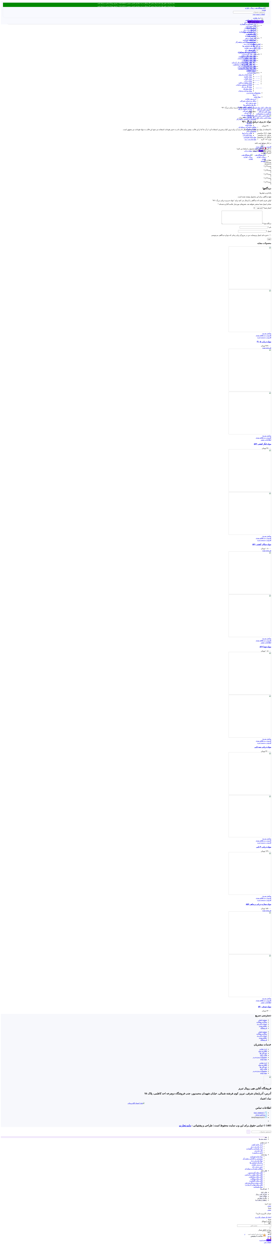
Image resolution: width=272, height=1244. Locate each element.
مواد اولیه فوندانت (250, 137)
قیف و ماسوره (257, 1153)
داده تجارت (185, 1125)
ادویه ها (249, 123)
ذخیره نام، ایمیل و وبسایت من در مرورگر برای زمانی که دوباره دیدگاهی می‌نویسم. (240, 235)
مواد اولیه (248, 125)
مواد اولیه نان (247, 135)
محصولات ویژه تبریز (260, 1057)
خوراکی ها (263, 1053)
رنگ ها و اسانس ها (256, 1163)
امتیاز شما (267, 208)
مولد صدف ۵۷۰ (264, 1007)
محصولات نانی (251, 131)
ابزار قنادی (257, 18)
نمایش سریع (267, 333)
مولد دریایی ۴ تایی (263, 847)
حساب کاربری (262, 1024)
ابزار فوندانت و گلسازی (248, 24)
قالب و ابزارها (247, 133)
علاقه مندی (263, 1026)
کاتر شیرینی (258, 1151)
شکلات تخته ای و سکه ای (247, 127)
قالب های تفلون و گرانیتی (254, 1175)
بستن (269, 1206)
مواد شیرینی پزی (250, 139)
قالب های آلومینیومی (255, 1173)
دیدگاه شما (266, 223)
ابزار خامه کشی (250, 20)
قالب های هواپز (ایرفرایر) (254, 1185)
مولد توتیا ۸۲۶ (265, 647)
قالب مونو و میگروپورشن (254, 1183)
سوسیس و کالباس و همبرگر (246, 119)
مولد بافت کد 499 (265, 112)
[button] (264, 337)
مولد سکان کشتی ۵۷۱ (261, 544)
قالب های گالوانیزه (256, 1181)
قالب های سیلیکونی (256, 1177)
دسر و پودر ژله (257, 1167)
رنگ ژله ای (248, 113)
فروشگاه (264, 1028)
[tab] (134, 156)
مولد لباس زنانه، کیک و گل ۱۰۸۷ (259, 118)
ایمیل (268, 231)
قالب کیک (264, 107)
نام (269, 227)
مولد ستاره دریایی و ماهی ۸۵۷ (258, 904)
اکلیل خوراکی (247, 111)
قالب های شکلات (256, 1179)
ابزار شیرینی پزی (257, 1147)
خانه (269, 107)
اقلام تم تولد (262, 1051)
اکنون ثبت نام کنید (250, 1234)
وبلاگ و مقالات (261, 1022)
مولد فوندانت (255, 107)
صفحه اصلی (262, 1020)
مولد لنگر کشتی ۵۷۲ (262, 444)
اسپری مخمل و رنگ (245, 109)
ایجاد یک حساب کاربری (263, 1217)
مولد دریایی (246, 107)
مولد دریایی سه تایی (262, 747)
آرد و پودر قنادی (257, 1165)
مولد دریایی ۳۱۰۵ (264, 341)
